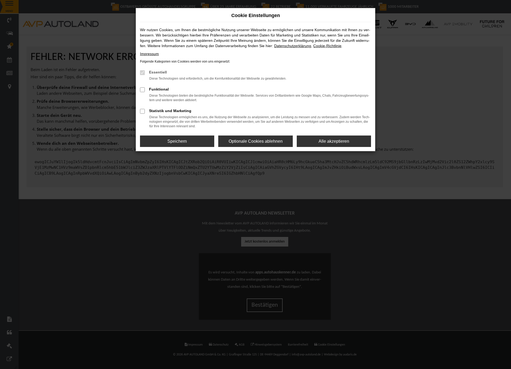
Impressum (149, 54)
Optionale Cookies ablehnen (256, 141)
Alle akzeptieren (334, 141)
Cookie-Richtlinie (327, 46)
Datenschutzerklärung (292, 46)
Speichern (177, 141)
